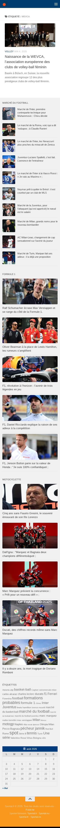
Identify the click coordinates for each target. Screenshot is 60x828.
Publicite (30, 809)
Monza (43, 720)
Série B (22, 733)
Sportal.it (32, 813)
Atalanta (6, 690)
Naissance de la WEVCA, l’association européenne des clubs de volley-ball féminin (27, 62)
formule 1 (28, 703)
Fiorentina (7, 698)
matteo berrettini (9, 720)
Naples (19, 724)
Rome (5, 733)
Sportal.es (36, 816)
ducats (39, 694)
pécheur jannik (32, 728)
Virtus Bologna (34, 738)
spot (13, 732)
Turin (40, 733)
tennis (32, 733)
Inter (45, 703)
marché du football (34, 711)
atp (11, 690)
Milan (36, 720)
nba (25, 724)
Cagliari (35, 690)
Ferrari (52, 694)
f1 (45, 694)
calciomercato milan (47, 690)
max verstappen (24, 720)
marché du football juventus (27, 716)
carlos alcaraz (9, 694)
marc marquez (48, 715)
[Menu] (56, 4)
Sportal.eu (44, 813)
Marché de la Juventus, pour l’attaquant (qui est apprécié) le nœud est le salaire (36, 208)
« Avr (5, 788)
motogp (8, 724)
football (17, 698)
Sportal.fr (23, 816)
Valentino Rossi (18, 738)
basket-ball (22, 689)
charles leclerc (26, 694)
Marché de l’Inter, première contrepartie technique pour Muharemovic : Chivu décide (32, 112)
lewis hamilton (24, 707)
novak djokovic (33, 725)
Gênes (38, 703)
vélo (44, 738)
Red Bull (49, 729)
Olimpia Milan (47, 724)
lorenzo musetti (38, 707)
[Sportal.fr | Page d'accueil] (5, 4)
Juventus (9, 707)
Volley (9, 51)
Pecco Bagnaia (11, 728)
